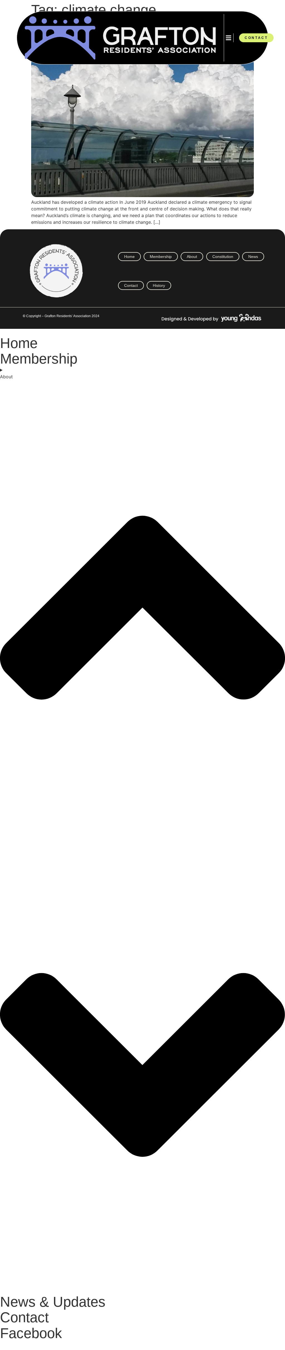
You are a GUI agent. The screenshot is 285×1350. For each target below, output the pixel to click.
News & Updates (52, 1302)
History (159, 285)
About (192, 256)
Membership (161, 256)
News (253, 256)
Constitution (222, 256)
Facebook (31, 1333)
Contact (131, 285)
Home (129, 256)
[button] (228, 37)
